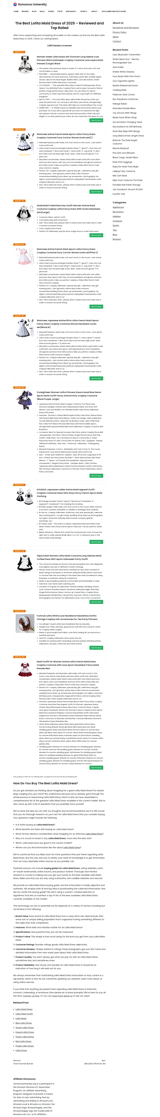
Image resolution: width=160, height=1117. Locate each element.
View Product (96, 120)
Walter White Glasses (123, 71)
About (116, 36)
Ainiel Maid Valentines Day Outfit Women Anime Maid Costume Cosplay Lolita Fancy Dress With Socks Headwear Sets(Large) (68, 209)
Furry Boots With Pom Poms (126, 76)
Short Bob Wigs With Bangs (126, 131)
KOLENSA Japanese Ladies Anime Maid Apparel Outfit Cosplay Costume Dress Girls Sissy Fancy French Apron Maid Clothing (69, 493)
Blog (34, 11)
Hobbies (117, 216)
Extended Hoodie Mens (124, 108)
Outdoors (117, 221)
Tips (115, 230)
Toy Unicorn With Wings (124, 113)
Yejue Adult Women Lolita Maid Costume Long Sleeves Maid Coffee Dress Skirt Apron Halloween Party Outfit (69, 557)
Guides (51, 11)
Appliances (118, 207)
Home (16, 11)
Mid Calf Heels (120, 175)
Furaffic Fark (119, 194)
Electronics (118, 211)
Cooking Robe (120, 90)
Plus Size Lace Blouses (124, 152)
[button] (76, 11)
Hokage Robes (120, 103)
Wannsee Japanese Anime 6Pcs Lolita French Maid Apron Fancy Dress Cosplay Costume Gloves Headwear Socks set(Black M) (68, 324)
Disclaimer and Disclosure (114, 11)
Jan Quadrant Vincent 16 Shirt (128, 189)
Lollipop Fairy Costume (124, 171)
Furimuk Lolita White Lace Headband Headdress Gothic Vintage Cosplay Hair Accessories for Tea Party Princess (67, 617)
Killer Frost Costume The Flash (128, 180)
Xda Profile (118, 67)
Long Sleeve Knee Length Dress (128, 135)
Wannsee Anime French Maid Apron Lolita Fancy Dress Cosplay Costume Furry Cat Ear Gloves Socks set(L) (66, 136)
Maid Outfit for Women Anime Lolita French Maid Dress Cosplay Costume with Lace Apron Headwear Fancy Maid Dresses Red (68, 665)
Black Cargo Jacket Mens (125, 157)
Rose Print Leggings (122, 162)
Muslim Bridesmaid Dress (125, 85)
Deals (42, 11)
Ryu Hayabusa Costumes (125, 99)
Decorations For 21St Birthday (127, 126)
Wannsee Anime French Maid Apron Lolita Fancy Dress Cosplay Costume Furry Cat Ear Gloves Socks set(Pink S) (67, 251)
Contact (117, 41)
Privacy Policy (120, 32)
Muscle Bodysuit (121, 148)
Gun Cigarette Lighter (124, 81)
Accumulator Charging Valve (127, 122)
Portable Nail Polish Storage (126, 184)
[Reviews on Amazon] (25, 154)
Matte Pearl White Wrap (125, 117)
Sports (116, 225)
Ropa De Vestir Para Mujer (126, 166)
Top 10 (60, 11)
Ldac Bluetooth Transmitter (126, 54)
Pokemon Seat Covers (124, 94)
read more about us (62, 996)
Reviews (25, 11)
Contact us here (31, 996)
